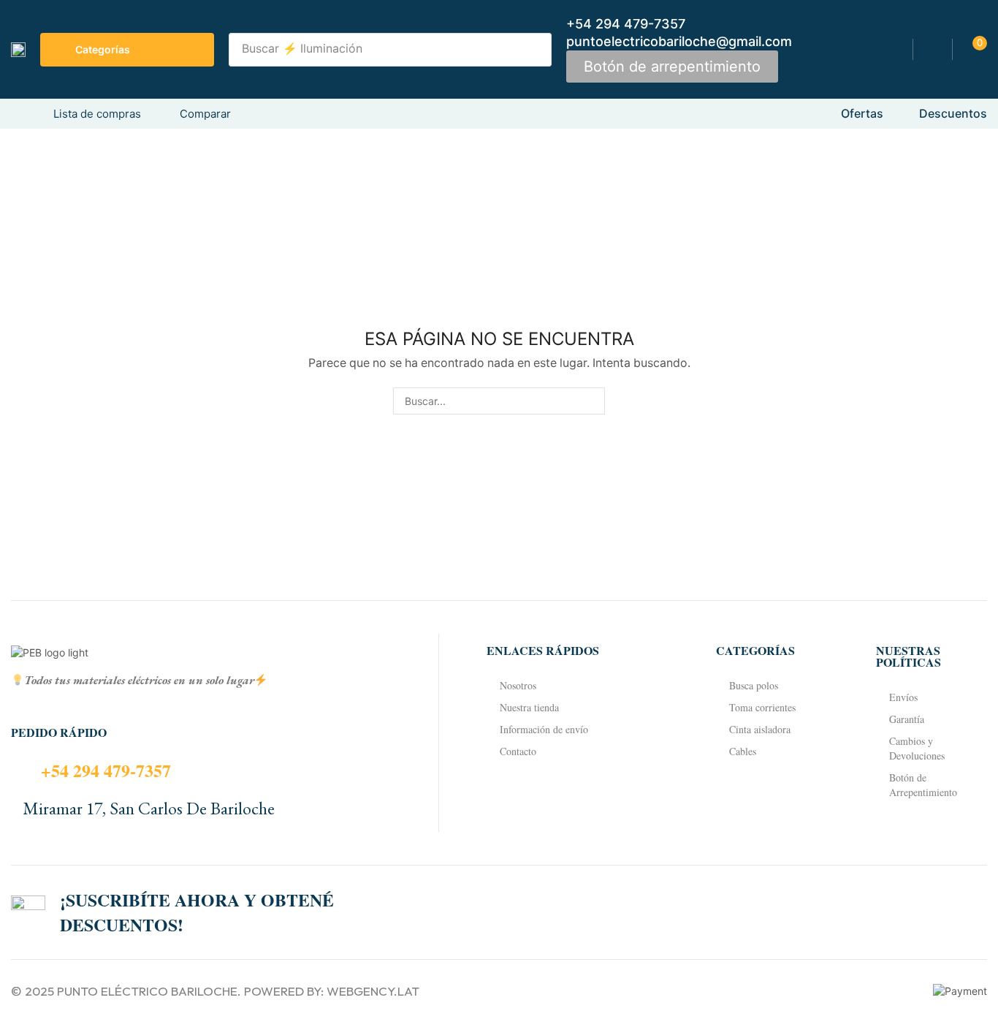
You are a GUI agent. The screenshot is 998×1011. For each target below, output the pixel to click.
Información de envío (544, 729)
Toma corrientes (762, 707)
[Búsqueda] (536, 50)
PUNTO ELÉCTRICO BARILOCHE (147, 991)
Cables (742, 751)
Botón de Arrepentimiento (923, 784)
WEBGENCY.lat (373, 991)
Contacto (518, 751)
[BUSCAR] (591, 400)
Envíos (903, 697)
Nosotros (518, 685)
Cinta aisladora (760, 729)
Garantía (906, 719)
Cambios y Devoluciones (917, 748)
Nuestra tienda (529, 707)
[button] (672, 66)
